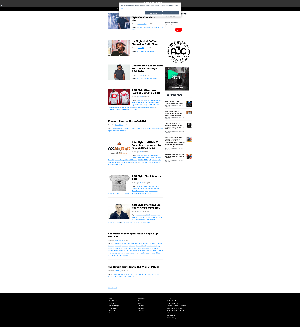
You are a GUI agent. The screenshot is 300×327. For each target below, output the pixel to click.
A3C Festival (156, 105)
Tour (153, 274)
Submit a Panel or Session (175, 310)
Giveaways (125, 246)
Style (135, 109)
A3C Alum (129, 250)
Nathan (140, 96)
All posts (111, 288)
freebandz (116, 131)
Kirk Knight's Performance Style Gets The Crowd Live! (147, 18)
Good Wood (137, 222)
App (139, 301)
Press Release (143, 243)
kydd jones (134, 243)
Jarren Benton (137, 250)
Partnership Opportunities (175, 301)
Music (138, 51)
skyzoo (120, 248)
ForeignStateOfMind (138, 102)
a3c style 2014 (147, 105)
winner (140, 274)
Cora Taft (141, 48)
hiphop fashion (156, 162)
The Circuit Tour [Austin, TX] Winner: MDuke (133, 267)
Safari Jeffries (119, 125)
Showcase (145, 250)
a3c (142, 78)
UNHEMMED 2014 (127, 109)
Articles (152, 253)
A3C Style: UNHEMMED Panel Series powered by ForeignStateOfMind (146, 145)
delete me (123, 131)
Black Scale (112, 164)
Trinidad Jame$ (113, 250)
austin (127, 274)
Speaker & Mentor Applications (176, 305)
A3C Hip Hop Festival (143, 27)
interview (122, 274)
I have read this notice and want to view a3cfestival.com (153, 13)
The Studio (112, 303)
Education (135, 162)
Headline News (113, 248)
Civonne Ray (142, 24)
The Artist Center (114, 301)
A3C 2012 (152, 250)
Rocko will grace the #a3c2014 (127, 121)
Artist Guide (113, 308)
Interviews (122, 250)
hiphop (110, 131)
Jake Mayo (118, 271)
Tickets (119, 255)
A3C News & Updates (152, 102)
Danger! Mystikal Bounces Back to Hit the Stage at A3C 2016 (147, 69)
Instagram (141, 310)
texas (149, 274)
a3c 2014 (117, 107)
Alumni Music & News (130, 248)
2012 (147, 253)
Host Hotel (112, 310)
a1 (148, 128)
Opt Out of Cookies (171, 12)
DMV (109, 255)
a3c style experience (148, 107)
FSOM (118, 164)
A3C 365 (111, 107)
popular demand (137, 105)
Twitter (140, 303)
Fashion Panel (150, 219)
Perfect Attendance (124, 253)
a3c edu (136, 193)
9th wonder (155, 248)
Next (115, 288)
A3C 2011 (118, 246)
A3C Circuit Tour (129, 276)
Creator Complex (114, 305)
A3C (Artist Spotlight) (153, 246)
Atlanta (114, 255)
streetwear (138, 107)
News (151, 100)
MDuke (144, 274)
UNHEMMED (158, 100)
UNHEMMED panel (114, 109)
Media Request (172, 315)
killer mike (132, 246)
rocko (144, 128)
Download (134, 253)
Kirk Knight (154, 27)
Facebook (141, 305)
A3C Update (142, 253)
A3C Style (146, 100)
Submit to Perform (172, 303)
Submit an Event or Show (175, 308)
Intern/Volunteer (172, 313)
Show (138, 246)
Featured (139, 100)
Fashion (145, 186)
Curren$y (111, 246)
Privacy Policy (171, 318)
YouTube (141, 308)
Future (121, 128)
